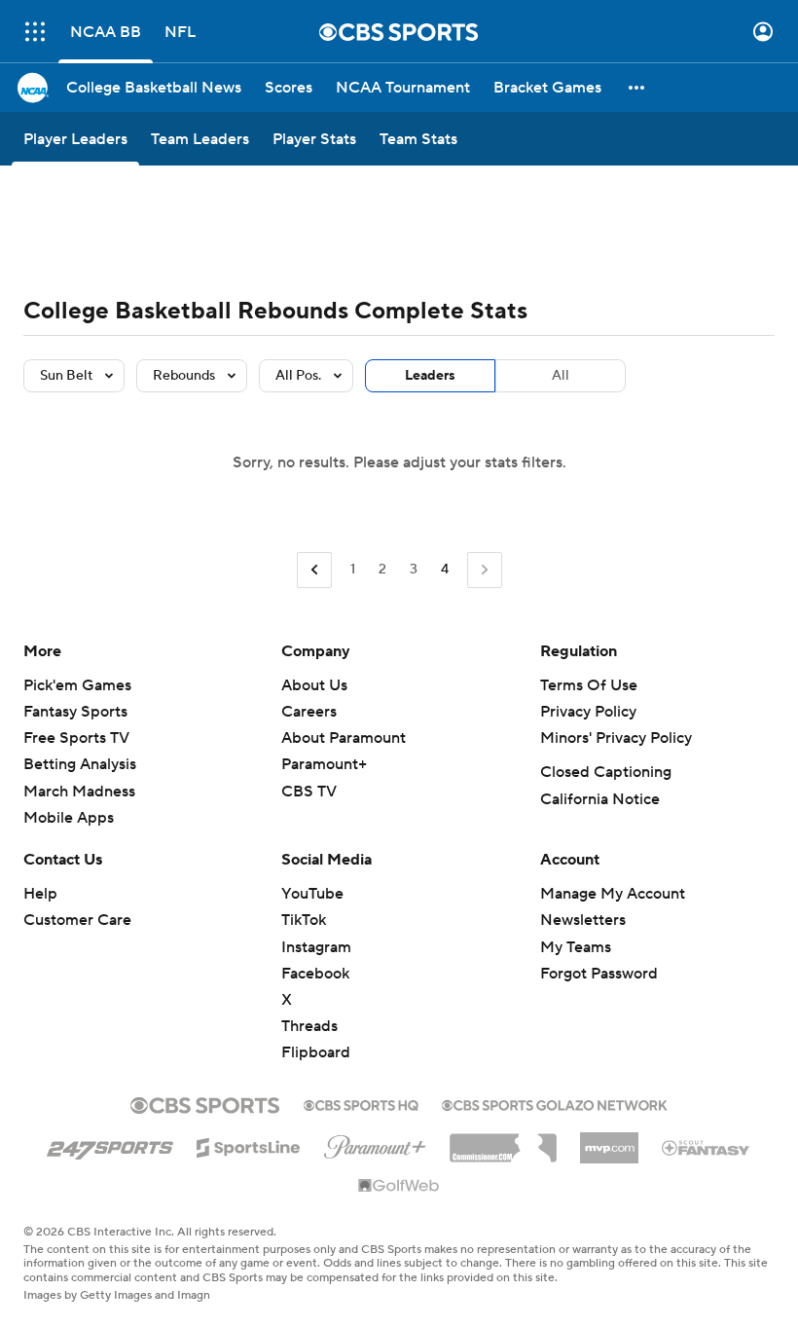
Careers (309, 711)
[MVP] (609, 1140)
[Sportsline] (249, 1145)
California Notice (600, 799)
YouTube (312, 893)
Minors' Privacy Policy (616, 738)
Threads (309, 1026)
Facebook (315, 973)
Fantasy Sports (75, 711)
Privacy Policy (588, 711)
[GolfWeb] (399, 1187)
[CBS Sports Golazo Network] (555, 1103)
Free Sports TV (76, 738)
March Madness (79, 791)
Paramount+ (324, 764)
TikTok (303, 920)
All (560, 376)
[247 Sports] (110, 1144)
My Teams (575, 947)
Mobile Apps (68, 818)
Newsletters (583, 920)
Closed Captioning (605, 772)
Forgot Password (599, 973)
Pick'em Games (77, 685)
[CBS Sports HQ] (361, 1103)
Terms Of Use (588, 685)
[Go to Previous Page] (314, 570)
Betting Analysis (79, 764)
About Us (314, 685)
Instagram (316, 947)
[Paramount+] (375, 1143)
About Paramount (343, 738)
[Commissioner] (503, 1141)
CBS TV (309, 791)
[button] (35, 31)
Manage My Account (612, 893)
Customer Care (77, 920)
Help (40, 893)
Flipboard (315, 1052)
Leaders (430, 376)
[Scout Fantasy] (706, 1147)
